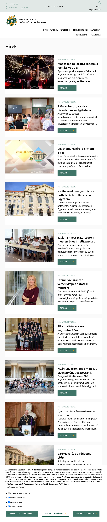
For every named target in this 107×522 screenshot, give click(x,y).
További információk (14, 487)
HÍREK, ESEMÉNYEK (80, 30)
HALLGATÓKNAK (95, 35)
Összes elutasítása (53, 514)
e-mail (26, 7)
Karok (50, 6)
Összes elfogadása (85, 514)
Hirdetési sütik (16, 507)
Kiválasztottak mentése (20, 514)
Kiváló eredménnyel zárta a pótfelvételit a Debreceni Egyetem (76, 195)
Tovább (63, 88)
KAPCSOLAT (95, 30)
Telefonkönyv (13, 7)
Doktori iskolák (58, 6)
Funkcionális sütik (17, 498)
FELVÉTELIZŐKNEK (82, 35)
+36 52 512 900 (13, 4)
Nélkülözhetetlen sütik (20, 493)
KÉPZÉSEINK (65, 30)
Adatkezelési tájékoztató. (35, 484)
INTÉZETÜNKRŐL (50, 30)
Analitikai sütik (16, 502)
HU (97, 6)
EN (101, 6)
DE (45, 6)
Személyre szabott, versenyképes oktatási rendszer (73, 284)
